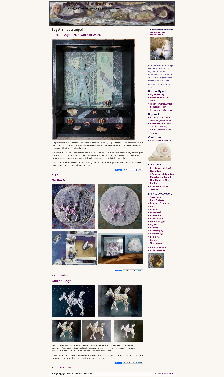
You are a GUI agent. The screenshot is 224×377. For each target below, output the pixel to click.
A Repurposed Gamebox (162, 174)
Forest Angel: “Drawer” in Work (76, 35)
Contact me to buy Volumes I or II (158, 33)
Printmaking (156, 233)
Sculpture (64, 275)
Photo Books (156, 123)
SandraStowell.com (159, 97)
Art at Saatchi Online (160, 117)
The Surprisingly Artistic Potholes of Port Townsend (162, 106)
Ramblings (155, 236)
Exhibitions (155, 215)
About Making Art (159, 247)
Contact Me (155, 140)
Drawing (154, 209)
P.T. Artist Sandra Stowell (92, 3)
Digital (56, 367)
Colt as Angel (62, 281)
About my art (156, 197)
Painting (154, 227)
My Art (56, 174)
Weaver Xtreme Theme (165, 374)
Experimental (156, 218)
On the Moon (62, 180)
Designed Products (159, 203)
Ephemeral (155, 212)
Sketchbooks (156, 243)
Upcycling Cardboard (160, 177)
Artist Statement (158, 250)
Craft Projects (157, 200)
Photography (156, 230)
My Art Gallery (157, 94)
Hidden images (157, 221)
